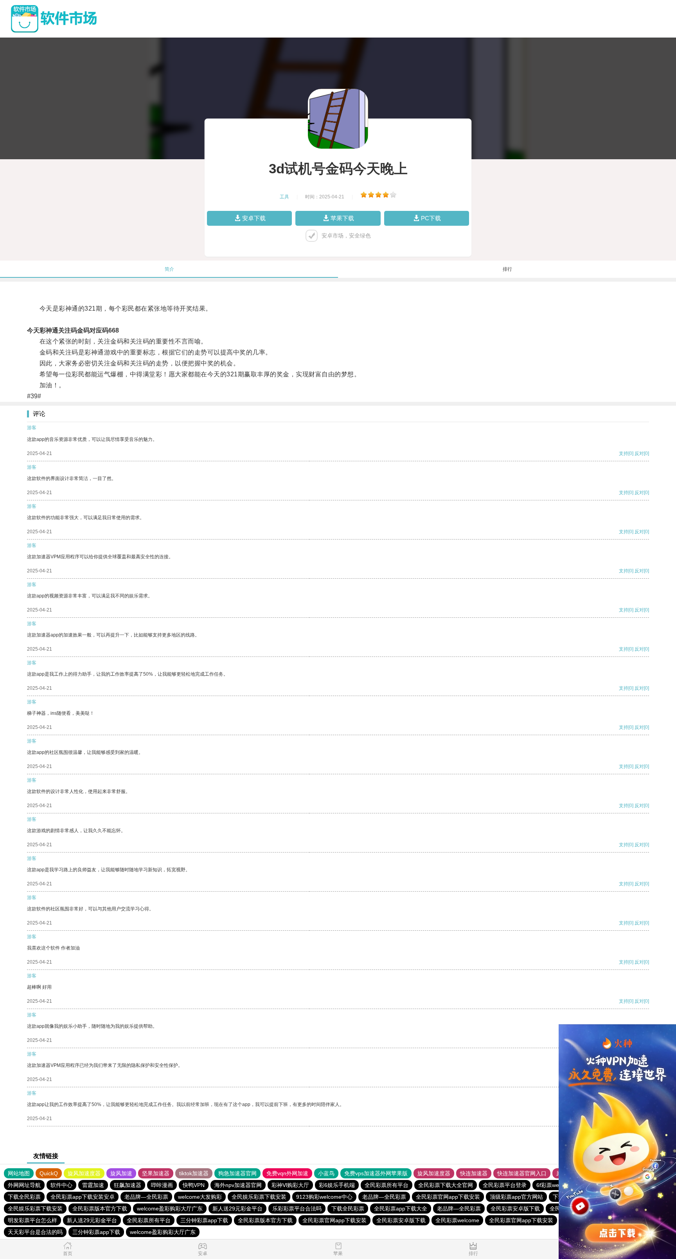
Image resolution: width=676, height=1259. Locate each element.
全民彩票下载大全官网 (445, 1185)
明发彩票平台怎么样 (32, 1220)
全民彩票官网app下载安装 (448, 1197)
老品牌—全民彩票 (146, 1197)
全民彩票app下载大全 (400, 1208)
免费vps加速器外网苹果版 (376, 1173)
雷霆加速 (93, 1185)
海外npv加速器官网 (238, 1185)
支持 (623, 453)
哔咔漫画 (162, 1185)
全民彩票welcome (457, 1220)
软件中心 (61, 1185)
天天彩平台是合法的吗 (35, 1232)
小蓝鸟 (326, 1173)
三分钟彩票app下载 (204, 1220)
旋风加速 (121, 1173)
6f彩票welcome (555, 1185)
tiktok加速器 (194, 1173)
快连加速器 (473, 1173)
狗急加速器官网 (237, 1173)
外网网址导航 (24, 1185)
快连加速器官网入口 (522, 1173)
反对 (639, 453)
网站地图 (19, 1173)
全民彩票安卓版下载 (515, 1208)
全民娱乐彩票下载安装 (259, 1197)
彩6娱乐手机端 (337, 1185)
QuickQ (49, 1173)
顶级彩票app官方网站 (516, 1197)
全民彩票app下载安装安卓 (82, 1197)
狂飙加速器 (127, 1185)
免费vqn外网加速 (287, 1173)
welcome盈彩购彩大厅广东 (170, 1208)
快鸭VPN (194, 1185)
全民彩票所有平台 (386, 1185)
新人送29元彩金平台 (237, 1208)
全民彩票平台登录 (505, 1185)
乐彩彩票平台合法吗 (297, 1208)
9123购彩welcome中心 (324, 1197)
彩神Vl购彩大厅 (290, 1185)
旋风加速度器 (84, 1173)
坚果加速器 (155, 1173)
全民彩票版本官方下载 (99, 1208)
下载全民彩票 (24, 1197)
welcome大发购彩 (200, 1197)
